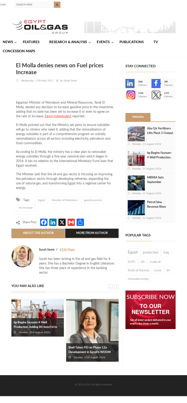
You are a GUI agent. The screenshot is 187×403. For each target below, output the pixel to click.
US (143, 262)
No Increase (25, 207)
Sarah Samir (70, 80)
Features (31, 42)
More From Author (92, 233)
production (150, 252)
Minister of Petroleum (65, 200)
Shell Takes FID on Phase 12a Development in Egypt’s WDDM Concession (89, 352)
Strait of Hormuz (138, 270)
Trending (138, 117)
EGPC (132, 262)
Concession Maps (19, 51)
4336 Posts (67, 249)
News (8, 42)
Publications (131, 42)
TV (155, 42)
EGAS (157, 270)
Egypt (41, 200)
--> (125, 94)
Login (3, 4)
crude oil (155, 262)
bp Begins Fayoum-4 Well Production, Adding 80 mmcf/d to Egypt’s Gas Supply (35, 327)
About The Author (38, 233)
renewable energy (138, 278)
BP (168, 270)
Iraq (166, 252)
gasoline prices (93, 200)
